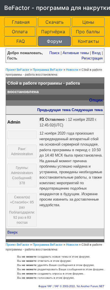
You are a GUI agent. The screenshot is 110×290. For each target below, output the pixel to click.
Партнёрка (53, 31)
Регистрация (92, 58)
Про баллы (88, 31)
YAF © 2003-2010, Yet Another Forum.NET (79, 286)
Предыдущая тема (54, 110)
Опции (96, 100)
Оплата (20, 31)
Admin (13, 122)
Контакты (88, 41)
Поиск (54, 53)
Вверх (12, 232)
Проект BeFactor (17, 69)
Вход (96, 53)
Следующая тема (87, 110)
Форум (54, 41)
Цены (88, 22)
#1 (41, 119)
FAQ (20, 41)
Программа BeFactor (48, 69)
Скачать (54, 22)
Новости (72, 69)
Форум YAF (45, 286)
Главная (21, 22)
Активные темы (76, 53)
